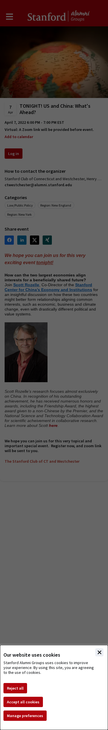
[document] (54, 687)
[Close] (99, 652)
